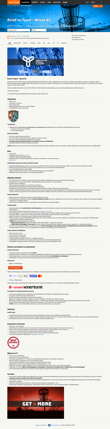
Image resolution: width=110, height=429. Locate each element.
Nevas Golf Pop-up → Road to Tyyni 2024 (39, 26)
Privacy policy (56, 425)
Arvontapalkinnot (76, 37)
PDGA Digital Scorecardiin (44, 211)
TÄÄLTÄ (46, 94)
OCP (53, 43)
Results (25, 43)
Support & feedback (41, 425)
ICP (58, 43)
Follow (96, 6)
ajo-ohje (26, 155)
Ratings (27, 36)
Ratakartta (12, 160)
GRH (49, 43)
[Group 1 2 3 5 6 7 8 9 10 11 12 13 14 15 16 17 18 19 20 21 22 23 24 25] (38, 30)
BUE (44, 43)
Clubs (49, 2)
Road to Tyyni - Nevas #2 (28, 20)
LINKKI (49, 364)
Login (87, 2)
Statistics (35, 2)
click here (18, 36)
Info (10, 43)
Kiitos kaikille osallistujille (78, 35)
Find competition (15, 5)
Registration (17, 43)
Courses (42, 2)
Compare (32, 43)
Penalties (64, 43)
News (39, 43)
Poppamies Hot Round (37, 334)
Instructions (56, 2)
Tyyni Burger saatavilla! (78, 39)
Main (8, 5)
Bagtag (65, 2)
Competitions (25, 2)
